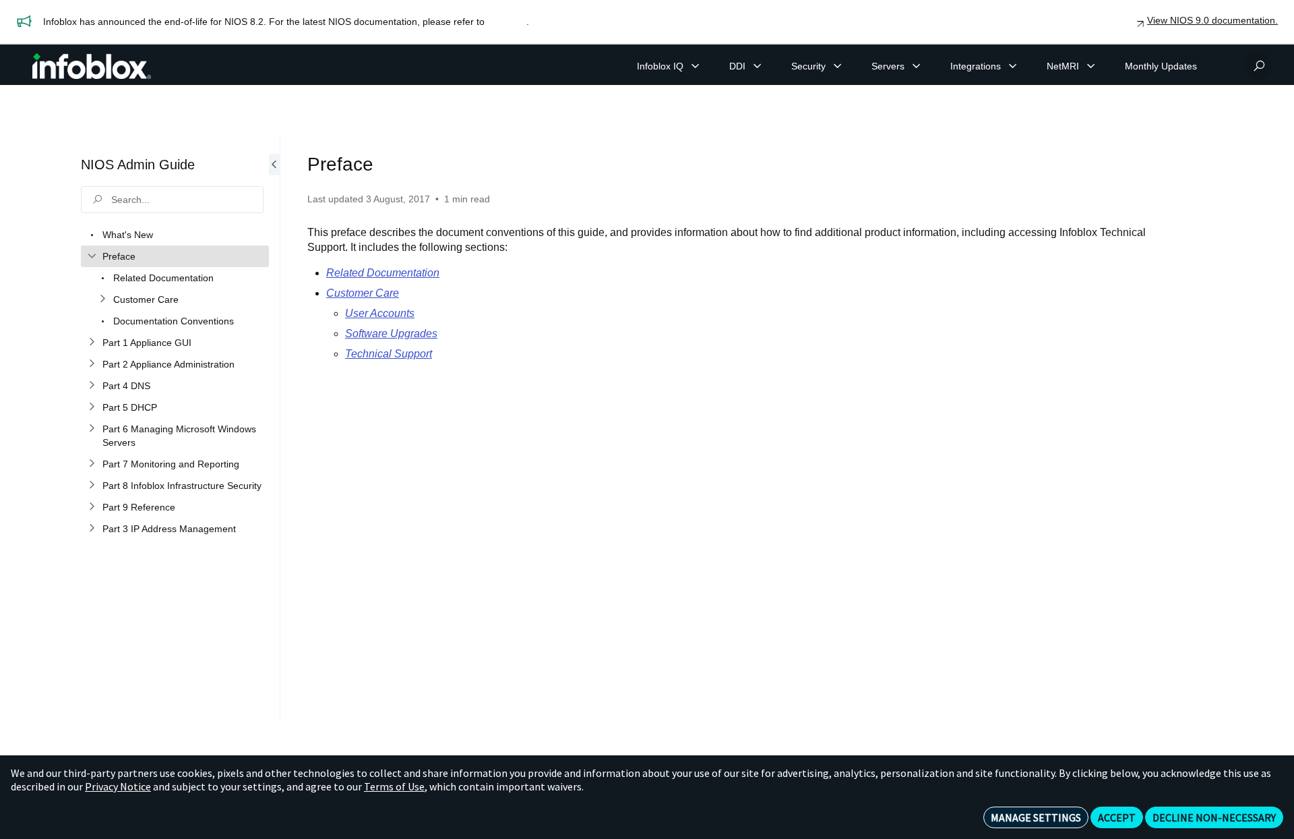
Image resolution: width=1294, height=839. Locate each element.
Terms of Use (394, 786)
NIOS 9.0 (506, 21)
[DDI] (757, 66)
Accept (1117, 817)
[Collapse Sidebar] (274, 426)
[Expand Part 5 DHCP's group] (91, 407)
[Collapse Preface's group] (91, 256)
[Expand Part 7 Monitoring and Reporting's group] (91, 464)
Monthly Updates (1161, 66)
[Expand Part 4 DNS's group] (91, 386)
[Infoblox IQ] (695, 66)
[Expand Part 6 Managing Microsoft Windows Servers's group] (91, 429)
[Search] (1258, 66)
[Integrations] (1013, 66)
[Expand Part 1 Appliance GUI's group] (91, 342)
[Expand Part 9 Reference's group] (91, 507)
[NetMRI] (1091, 66)
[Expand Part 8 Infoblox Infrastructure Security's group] (91, 485)
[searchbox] (172, 199)
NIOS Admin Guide (138, 164)
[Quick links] (91, 66)
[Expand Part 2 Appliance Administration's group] (91, 364)
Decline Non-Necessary (1214, 817)
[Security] (837, 66)
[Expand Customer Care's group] (102, 299)
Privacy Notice (118, 786)
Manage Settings (1036, 817)
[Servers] (916, 66)
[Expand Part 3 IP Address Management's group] (91, 529)
